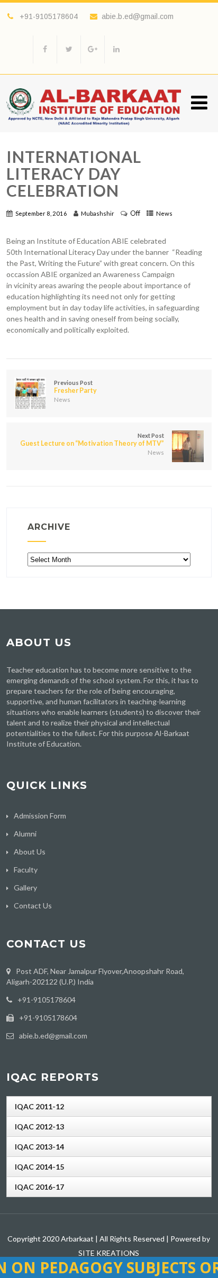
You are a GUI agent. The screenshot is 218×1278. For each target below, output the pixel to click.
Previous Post (75, 386)
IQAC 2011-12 (39, 1106)
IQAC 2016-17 (39, 1186)
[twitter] (68, 49)
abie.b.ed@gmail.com (138, 16)
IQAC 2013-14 (39, 1146)
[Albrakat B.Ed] (93, 127)
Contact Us (33, 905)
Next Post (92, 439)
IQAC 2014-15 (39, 1166)
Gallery (25, 887)
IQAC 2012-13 (39, 1126)
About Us (30, 851)
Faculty (26, 869)
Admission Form (40, 815)
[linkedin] (116, 49)
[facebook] (45, 49)
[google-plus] (92, 49)
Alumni (25, 833)
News (164, 213)
